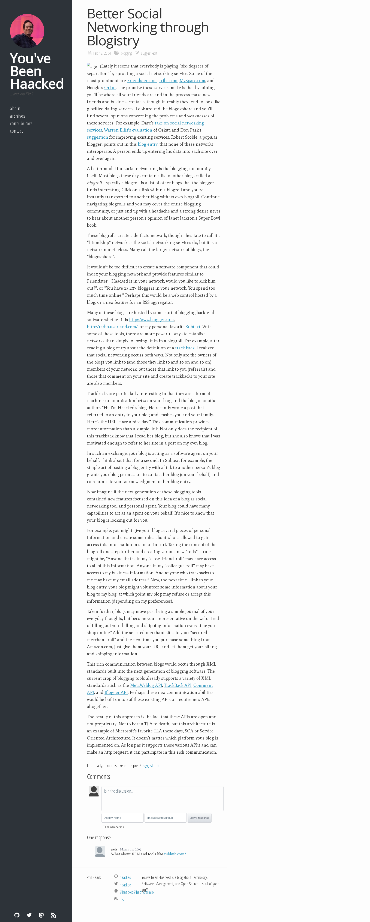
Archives (17, 115)
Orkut (110, 87)
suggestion (97, 137)
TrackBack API (177, 685)
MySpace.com (192, 80)
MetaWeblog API (146, 685)
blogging (126, 53)
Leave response (199, 817)
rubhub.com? (175, 854)
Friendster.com (142, 80)
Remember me (115, 827)
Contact (16, 130)
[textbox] (162, 798)
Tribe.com (168, 80)
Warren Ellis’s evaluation (128, 130)
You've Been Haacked (37, 70)
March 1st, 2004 (130, 849)
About (15, 108)
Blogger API (116, 692)
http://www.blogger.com (151, 319)
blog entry (148, 144)
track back (184, 348)
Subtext (193, 326)
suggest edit (149, 53)
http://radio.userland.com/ (112, 326)
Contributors (21, 123)
